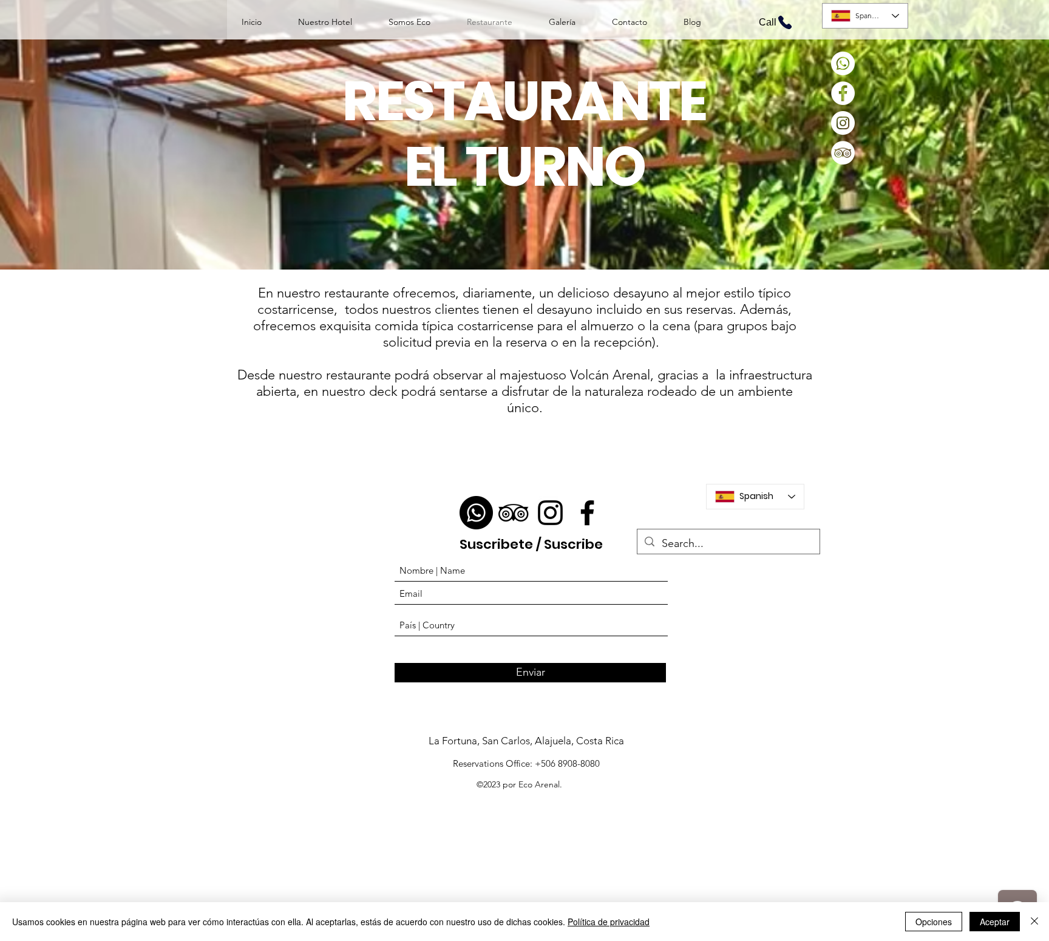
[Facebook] (587, 512)
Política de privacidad (609, 922)
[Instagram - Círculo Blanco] (843, 123)
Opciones (933, 922)
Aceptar (995, 922)
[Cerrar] (1034, 921)
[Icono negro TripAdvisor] (513, 512)
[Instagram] (550, 512)
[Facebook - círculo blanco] (843, 93)
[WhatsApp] (843, 63)
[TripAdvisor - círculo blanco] (843, 153)
